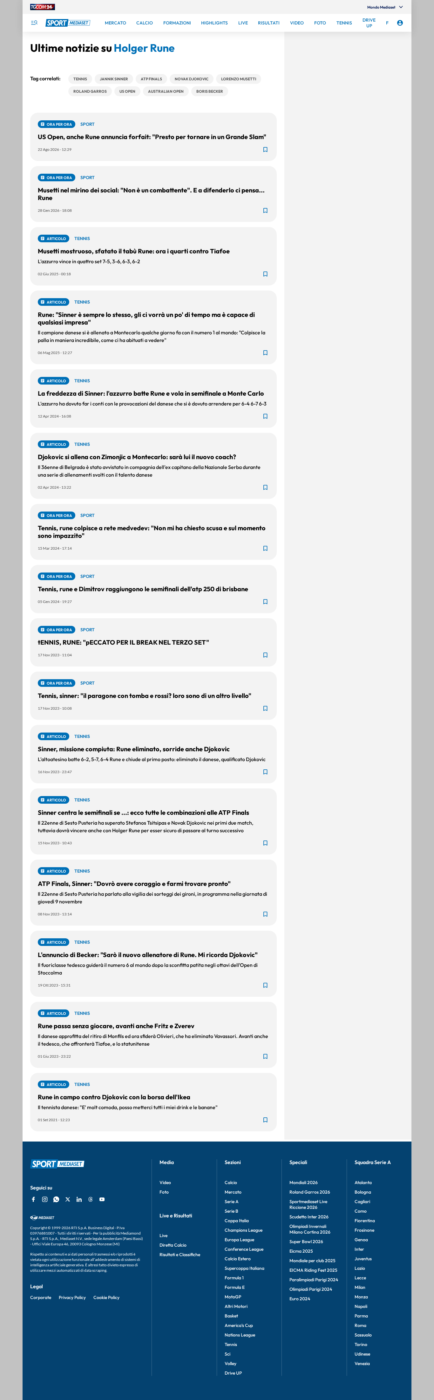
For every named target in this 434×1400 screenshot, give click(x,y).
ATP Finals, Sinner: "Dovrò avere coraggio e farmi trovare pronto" (134, 884)
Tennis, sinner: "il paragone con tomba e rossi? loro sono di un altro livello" (144, 696)
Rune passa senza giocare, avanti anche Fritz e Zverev (116, 1026)
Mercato (233, 1192)
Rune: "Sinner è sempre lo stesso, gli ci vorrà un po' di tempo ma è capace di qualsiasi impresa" (146, 318)
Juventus (363, 1259)
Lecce (360, 1278)
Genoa (361, 1240)
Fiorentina (365, 1220)
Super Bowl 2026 (306, 1241)
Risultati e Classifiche (179, 1254)
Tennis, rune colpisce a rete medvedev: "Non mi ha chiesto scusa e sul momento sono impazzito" (152, 531)
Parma (361, 1316)
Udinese (362, 1354)
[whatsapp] (56, 1199)
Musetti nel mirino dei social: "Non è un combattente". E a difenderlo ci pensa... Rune (151, 194)
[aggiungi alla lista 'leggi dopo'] (265, 149)
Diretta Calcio (172, 1245)
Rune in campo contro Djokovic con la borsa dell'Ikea (114, 1097)
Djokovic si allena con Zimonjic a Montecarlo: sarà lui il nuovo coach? (137, 457)
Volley (230, 1363)
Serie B (231, 1211)
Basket (231, 1316)
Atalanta (363, 1182)
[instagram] (45, 1199)
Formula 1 (234, 1278)
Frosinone (364, 1230)
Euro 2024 (299, 1299)
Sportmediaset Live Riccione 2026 (308, 1204)
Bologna (363, 1192)
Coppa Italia (237, 1220)
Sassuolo (363, 1335)
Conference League (244, 1249)
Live (163, 1235)
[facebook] (33, 1199)
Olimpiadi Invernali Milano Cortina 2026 (309, 1229)
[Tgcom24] (42, 7)
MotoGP (233, 1297)
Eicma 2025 (301, 1251)
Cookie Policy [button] (106, 1297)
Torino (361, 1344)
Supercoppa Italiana (244, 1268)
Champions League (243, 1230)
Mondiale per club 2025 (312, 1260)
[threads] (90, 1199)
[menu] (34, 23)
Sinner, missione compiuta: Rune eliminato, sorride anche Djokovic (134, 749)
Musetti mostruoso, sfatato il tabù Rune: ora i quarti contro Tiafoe (134, 251)
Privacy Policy (72, 1297)
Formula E (235, 1287)
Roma (360, 1325)
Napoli (361, 1306)
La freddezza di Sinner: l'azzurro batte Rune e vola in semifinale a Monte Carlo (151, 393)
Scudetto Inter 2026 (309, 1217)
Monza (361, 1297)
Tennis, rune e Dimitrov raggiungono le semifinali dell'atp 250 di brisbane (143, 589)
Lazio (360, 1268)
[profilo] (400, 23)
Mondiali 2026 (303, 1182)
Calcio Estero (238, 1259)
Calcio (231, 1182)
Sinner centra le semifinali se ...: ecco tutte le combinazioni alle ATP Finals (143, 812)
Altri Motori (236, 1306)
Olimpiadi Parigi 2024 (310, 1289)
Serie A (232, 1201)
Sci (227, 1354)
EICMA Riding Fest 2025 (313, 1270)
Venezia (362, 1363)
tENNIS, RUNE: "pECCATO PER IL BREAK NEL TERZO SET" (123, 642)
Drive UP (233, 1373)
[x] (67, 1199)
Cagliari (362, 1201)
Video (165, 1182)
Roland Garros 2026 (309, 1192)
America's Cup (239, 1325)
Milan (360, 1287)
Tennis (231, 1344)
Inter (359, 1249)
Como (361, 1211)
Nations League (240, 1335)
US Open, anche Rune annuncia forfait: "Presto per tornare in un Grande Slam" (152, 137)
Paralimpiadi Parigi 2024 (313, 1280)
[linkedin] (79, 1199)
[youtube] (102, 1199)
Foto (164, 1192)
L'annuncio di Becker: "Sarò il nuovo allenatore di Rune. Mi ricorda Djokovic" (148, 955)
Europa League (239, 1240)
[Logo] (68, 23)
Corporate (40, 1297)
